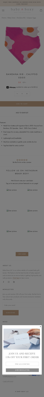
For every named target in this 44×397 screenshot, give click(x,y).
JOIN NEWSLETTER (22, 370)
